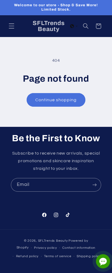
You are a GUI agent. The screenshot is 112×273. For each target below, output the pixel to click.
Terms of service (57, 256)
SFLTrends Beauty (53, 240)
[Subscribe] (94, 184)
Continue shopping (56, 100)
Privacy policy (45, 247)
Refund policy (27, 256)
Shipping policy (89, 256)
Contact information (78, 247)
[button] (11, 26)
